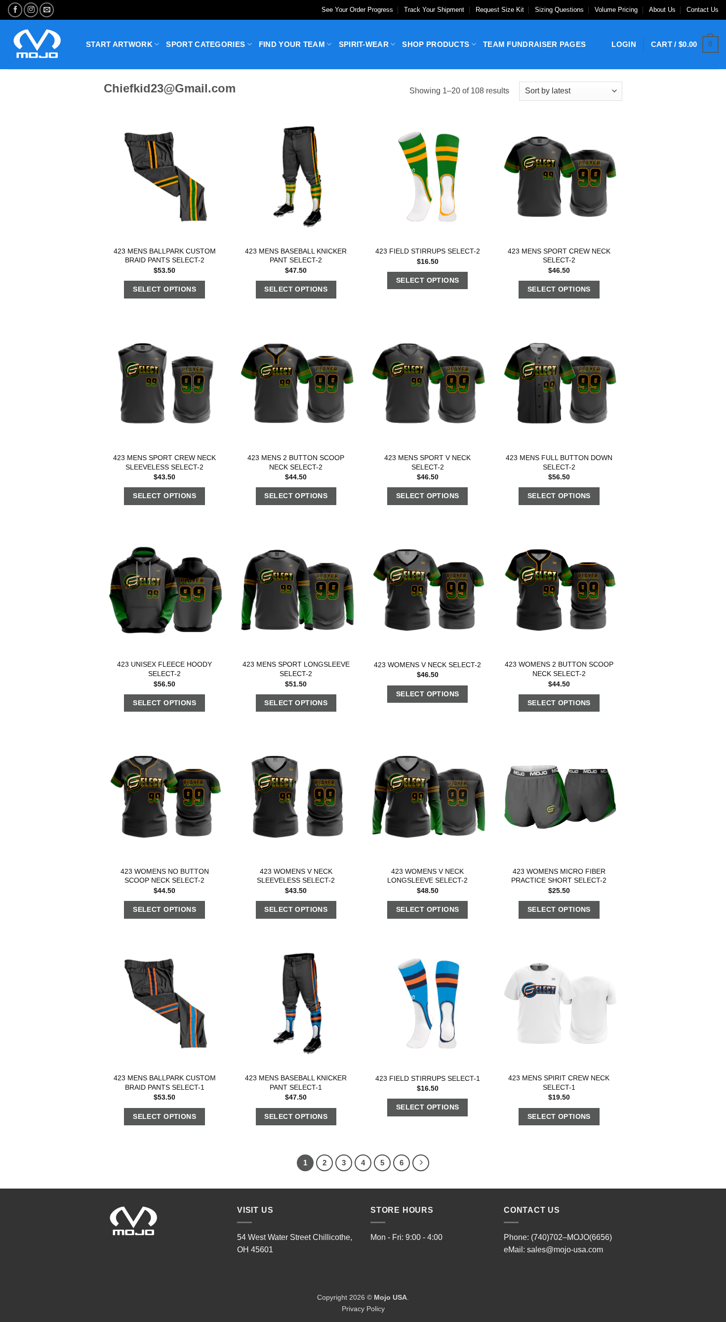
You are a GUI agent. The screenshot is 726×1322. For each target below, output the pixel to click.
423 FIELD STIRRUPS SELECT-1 (427, 1078)
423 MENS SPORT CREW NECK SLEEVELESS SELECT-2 (164, 462)
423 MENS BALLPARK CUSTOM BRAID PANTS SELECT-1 (165, 1082)
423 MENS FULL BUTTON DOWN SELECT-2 (559, 462)
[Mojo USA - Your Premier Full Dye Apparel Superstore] (39, 44)
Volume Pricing (616, 9)
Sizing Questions (559, 9)
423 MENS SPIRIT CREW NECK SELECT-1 (558, 1082)
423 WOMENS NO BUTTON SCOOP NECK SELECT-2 (165, 876)
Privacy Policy (363, 1309)
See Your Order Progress (357, 9)
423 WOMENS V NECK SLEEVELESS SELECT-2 (296, 876)
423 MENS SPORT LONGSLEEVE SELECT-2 (296, 669)
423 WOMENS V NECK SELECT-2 (427, 665)
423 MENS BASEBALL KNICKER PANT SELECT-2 (296, 255)
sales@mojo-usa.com (565, 1249)
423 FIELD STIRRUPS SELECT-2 (427, 251)
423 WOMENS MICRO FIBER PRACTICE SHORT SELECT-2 (558, 876)
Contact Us (702, 9)
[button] (685, 44)
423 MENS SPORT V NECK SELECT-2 (427, 462)
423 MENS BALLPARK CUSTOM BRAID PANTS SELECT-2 (165, 255)
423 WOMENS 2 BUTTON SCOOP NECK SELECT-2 (559, 669)
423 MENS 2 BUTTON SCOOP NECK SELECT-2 (295, 462)
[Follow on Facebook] (15, 9)
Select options (164, 289)
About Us (662, 9)
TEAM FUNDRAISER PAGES (534, 44)
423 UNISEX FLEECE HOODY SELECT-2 (164, 669)
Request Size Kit (500, 9)
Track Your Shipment (434, 9)
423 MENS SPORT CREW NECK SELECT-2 (559, 255)
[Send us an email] (47, 9)
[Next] (420, 1162)
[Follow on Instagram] (31, 9)
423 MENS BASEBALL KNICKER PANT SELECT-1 (296, 1082)
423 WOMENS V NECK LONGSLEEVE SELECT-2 (427, 876)
